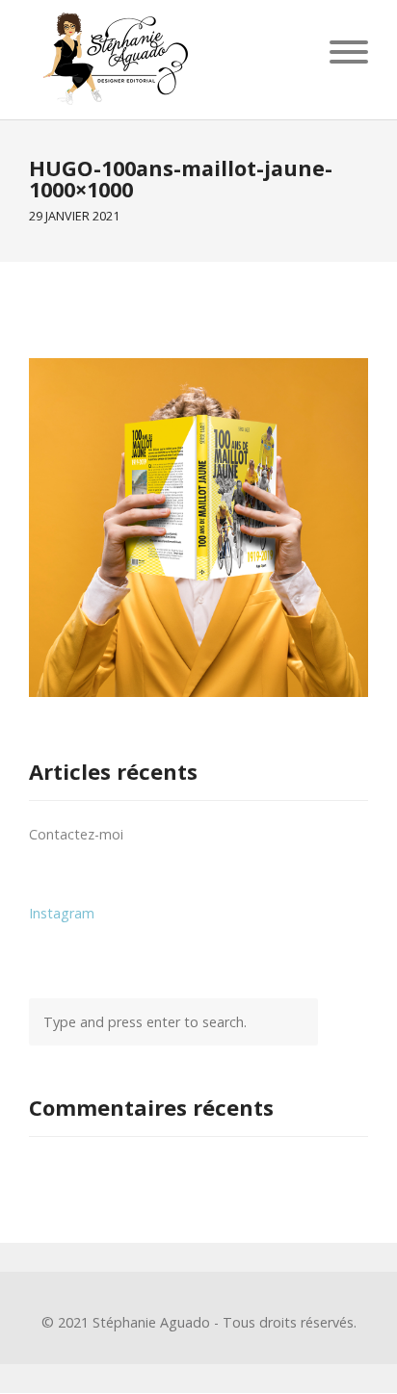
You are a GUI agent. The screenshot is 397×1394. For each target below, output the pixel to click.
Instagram (61, 913)
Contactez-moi (76, 834)
